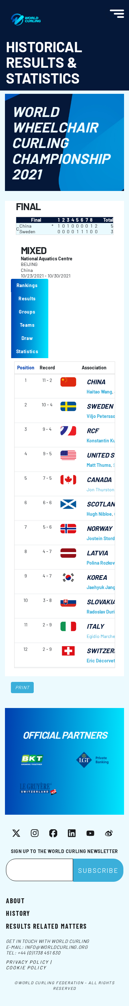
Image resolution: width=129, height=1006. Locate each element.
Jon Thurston (100, 489)
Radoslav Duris (102, 612)
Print (22, 687)
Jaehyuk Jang (101, 587)
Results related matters (46, 925)
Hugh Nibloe (99, 514)
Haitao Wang (99, 391)
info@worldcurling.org (56, 947)
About (15, 900)
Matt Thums (99, 465)
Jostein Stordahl (104, 538)
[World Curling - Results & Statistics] (26, 17)
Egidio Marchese (103, 636)
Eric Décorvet (101, 660)
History (18, 912)
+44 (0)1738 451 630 (39, 952)
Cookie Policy (26, 967)
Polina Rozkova (102, 563)
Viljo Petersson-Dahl (108, 416)
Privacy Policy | (29, 962)
